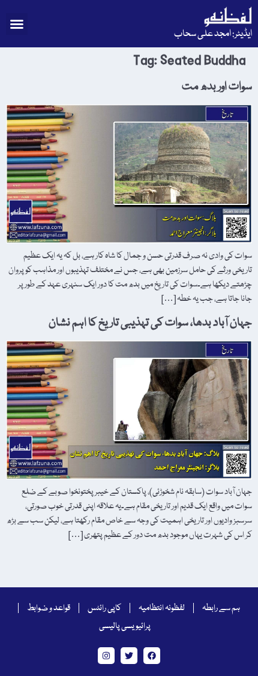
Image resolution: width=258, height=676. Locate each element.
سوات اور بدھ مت (217, 87)
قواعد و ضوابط (48, 608)
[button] (17, 24)
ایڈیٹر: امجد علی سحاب (213, 34)
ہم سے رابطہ (221, 608)
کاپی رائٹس (104, 608)
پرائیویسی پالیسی (125, 626)
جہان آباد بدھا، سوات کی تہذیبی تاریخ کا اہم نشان (150, 323)
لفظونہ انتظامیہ (162, 608)
